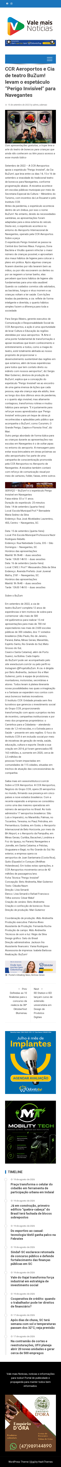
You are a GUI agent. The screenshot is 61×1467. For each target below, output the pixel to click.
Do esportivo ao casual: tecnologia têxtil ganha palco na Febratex (33, 1234)
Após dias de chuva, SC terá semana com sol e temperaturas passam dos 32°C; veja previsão (33, 1324)
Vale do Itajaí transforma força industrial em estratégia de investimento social (32, 1281)
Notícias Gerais (38, 975)
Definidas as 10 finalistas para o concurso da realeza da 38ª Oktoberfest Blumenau (18, 1001)
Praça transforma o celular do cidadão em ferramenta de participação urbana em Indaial (32, 1188)
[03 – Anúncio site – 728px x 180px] (30, 966)
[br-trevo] (30, 484)
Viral (32, 1461)
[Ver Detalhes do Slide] (30, 43)
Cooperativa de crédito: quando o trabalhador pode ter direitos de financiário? (33, 1302)
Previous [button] (9, 42)
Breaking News (23, 975)
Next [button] (51, 42)
